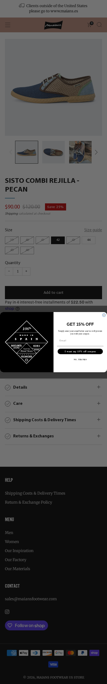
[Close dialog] (104, 315)
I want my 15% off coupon (80, 351)
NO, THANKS (80, 359)
